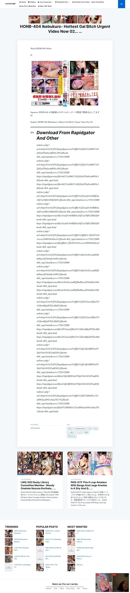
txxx (95, 428)
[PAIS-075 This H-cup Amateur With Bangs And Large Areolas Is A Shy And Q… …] (90, 463)
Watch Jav (57, 584)
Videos (33, 2)
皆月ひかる (71, 436)
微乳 (86, 432)
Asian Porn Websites (27, 6)
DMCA (62, 588)
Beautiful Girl (62, 2)
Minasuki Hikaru (80, 428)
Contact (85, 588)
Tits (90, 428)
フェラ (79, 432)
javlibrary (48, 588)
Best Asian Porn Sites (81, 2)
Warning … (80, 565)
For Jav (66, 584)
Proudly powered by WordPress (55, 586)
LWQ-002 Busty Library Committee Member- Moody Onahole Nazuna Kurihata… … (38, 485)
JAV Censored (35, 428)
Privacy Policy (70, 588)
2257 (78, 588)
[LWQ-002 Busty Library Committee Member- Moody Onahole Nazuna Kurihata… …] (40, 463)
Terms (55, 588)
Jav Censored (45, 2)
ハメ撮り (71, 432)
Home (23, 2)
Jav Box (74, 584)
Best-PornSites (98, 2)
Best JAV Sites (46, 6)
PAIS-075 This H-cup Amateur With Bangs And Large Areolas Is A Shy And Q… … (89, 485)
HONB (70, 428)
